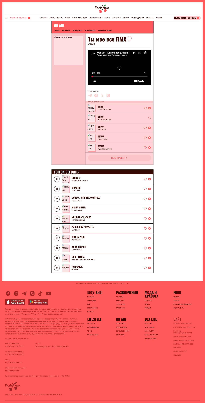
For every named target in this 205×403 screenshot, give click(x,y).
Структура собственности (184, 327)
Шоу (89, 304)
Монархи (91, 297)
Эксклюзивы (92, 308)
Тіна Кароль (78, 237)
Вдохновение (96, 18)
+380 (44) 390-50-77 (14, 354)
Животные (120, 301)
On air (126, 18)
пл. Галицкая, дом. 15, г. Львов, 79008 (52, 346)
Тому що (76, 190)
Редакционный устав (182, 337)
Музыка (90, 312)
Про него (102, 129)
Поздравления (93, 327)
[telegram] (90, 95)
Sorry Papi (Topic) (80, 181)
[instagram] (16, 293)
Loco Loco (76, 200)
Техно (89, 331)
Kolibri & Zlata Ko (81, 217)
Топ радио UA (137, 18)
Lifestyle (116, 18)
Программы (149, 327)
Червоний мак (78, 220)
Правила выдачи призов (183, 344)
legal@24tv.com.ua (13, 362)
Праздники (120, 308)
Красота (148, 300)
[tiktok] (40, 293)
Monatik (76, 187)
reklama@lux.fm (12, 370)
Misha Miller (79, 207)
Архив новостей (179, 351)
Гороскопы (120, 304)
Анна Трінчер (79, 247)
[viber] (108, 95)
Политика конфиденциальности (182, 332)
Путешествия (92, 335)
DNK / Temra (78, 257)
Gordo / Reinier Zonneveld (86, 197)
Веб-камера (149, 331)
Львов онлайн (150, 338)
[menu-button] (6, 18)
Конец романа (104, 110)
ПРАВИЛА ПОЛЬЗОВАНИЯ (182, 324)
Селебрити (91, 301)
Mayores (76, 230)
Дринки (176, 301)
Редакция (177, 355)
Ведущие (148, 324)
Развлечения (56, 18)
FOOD (107, 18)
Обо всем (91, 324)
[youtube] (48, 293)
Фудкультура (178, 308)
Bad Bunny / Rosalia (83, 227)
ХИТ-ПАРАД (66, 30)
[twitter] (102, 95)
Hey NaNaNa (77, 210)
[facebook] (96, 95)
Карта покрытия (151, 335)
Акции (159, 18)
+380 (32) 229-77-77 (14, 346)
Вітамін (75, 269)
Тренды (148, 308)
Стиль (147, 304)
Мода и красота (79, 18)
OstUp (91, 44)
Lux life (150, 18)
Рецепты (176, 297)
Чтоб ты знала (104, 119)
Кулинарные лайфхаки (182, 304)
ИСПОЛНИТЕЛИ (90, 30)
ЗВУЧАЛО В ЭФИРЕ (105, 30)
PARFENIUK (77, 266)
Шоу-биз (43, 18)
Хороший (76, 240)
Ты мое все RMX (105, 149)
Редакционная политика (183, 340)
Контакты (177, 348)
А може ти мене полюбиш (83, 260)
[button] (129, 39)
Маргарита (77, 250)
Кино (67, 18)
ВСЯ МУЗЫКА (77, 30)
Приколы (119, 297)
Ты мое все (103, 139)
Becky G (76, 178)
